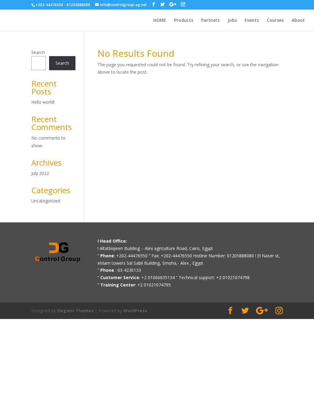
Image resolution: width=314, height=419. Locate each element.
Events (252, 20)
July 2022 (40, 173)
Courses (275, 20)
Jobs (232, 20)
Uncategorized (45, 201)
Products (183, 20)
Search (38, 52)
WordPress (135, 310)
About (298, 20)
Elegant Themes (75, 310)
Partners (210, 20)
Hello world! (43, 102)
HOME (159, 20)
